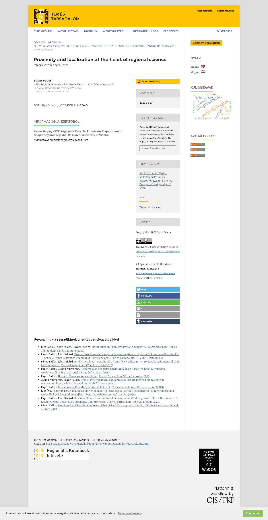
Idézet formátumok (153, 148)
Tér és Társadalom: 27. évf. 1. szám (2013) (87, 365)
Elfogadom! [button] (253, 513)
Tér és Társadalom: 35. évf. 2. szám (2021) (89, 383)
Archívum (90, 31)
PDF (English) (150, 81)
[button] (158, 289)
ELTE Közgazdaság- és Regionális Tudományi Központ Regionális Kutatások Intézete (97, 443)
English (196, 66)
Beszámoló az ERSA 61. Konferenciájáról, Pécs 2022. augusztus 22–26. (101, 405)
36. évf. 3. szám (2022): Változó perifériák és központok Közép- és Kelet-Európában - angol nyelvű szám (104, 45)
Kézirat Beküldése (206, 42)
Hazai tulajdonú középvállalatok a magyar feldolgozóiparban (130, 347)
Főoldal (40, 42)
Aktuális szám (68, 31)
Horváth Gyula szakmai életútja (77, 376)
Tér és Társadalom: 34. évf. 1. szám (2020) (137, 358)
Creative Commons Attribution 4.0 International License (158, 251)
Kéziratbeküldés (145, 31)
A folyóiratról (114, 31)
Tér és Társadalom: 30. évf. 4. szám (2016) (124, 376)
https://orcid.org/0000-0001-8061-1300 (51, 91)
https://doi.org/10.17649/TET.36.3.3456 (64, 105)
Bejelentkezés (225, 10)
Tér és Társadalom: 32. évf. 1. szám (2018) (138, 387)
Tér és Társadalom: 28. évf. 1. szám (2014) (84, 372)
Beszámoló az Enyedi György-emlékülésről (84, 387)
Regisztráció (205, 10)
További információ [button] (130, 513)
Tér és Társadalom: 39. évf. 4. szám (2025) (134, 401)
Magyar (196, 72)
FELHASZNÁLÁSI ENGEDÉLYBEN (155, 273)
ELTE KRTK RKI (43, 31)
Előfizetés (170, 31)
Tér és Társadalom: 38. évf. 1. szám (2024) (110, 394)
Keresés (226, 31)
